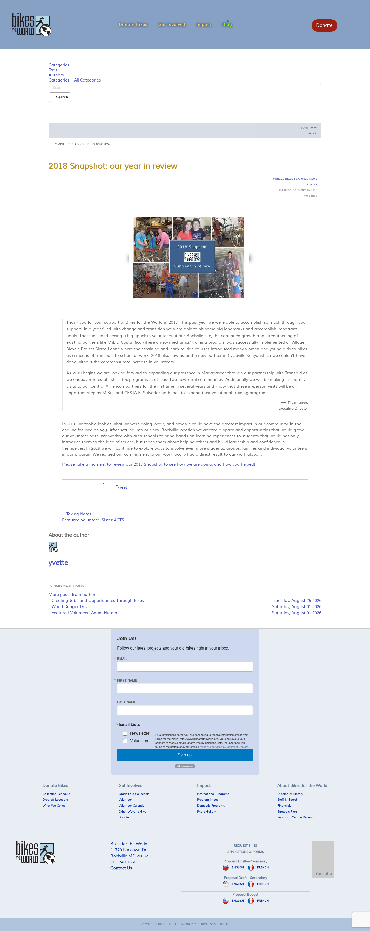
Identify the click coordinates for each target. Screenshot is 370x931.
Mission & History (290, 794)
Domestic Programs (211, 806)
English (237, 867)
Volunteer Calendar (132, 806)
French (262, 867)
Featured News (305, 178)
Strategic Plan (287, 812)
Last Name (126, 702)
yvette (312, 184)
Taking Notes (78, 514)
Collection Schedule (56, 794)
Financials (284, 806)
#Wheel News (283, 178)
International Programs (213, 794)
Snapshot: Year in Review (295, 817)
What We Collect (54, 806)
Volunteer (125, 800)
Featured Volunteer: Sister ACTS (93, 520)
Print (312, 133)
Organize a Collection (134, 794)
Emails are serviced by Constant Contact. (223, 747)
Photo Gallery (206, 812)
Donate (324, 25)
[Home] (349, 866)
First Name (127, 680)
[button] (185, 109)
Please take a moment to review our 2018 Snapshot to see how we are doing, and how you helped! (158, 464)
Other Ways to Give (132, 812)
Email (122, 658)
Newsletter (139, 733)
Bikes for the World (175, 924)
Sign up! (185, 755)
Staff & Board (287, 800)
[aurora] (31, 24)
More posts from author (72, 594)
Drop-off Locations (56, 800)
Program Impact (208, 800)
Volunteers (139, 740)
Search (61, 97)
